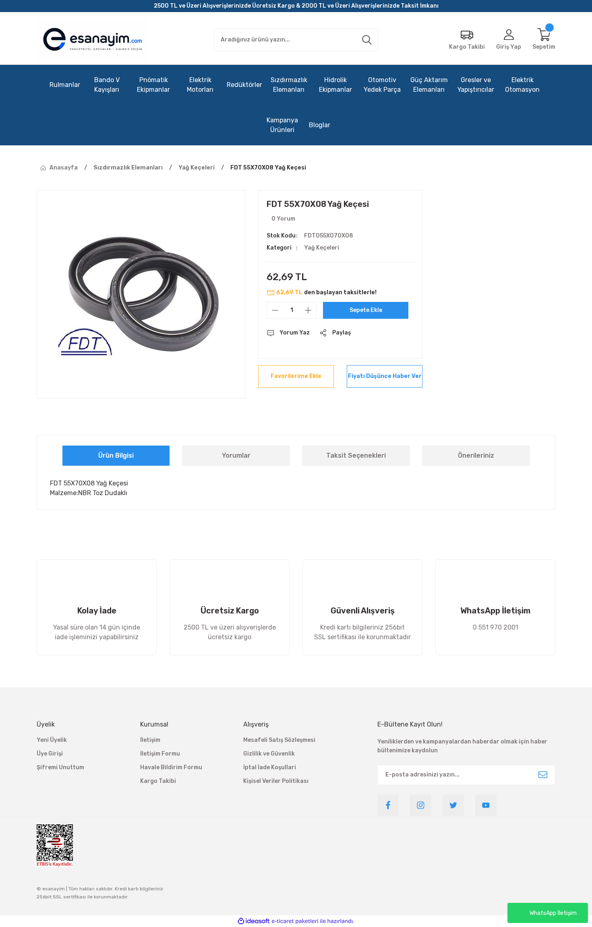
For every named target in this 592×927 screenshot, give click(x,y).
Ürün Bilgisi (116, 455)
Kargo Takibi (158, 781)
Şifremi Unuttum (60, 767)
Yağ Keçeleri (321, 247)
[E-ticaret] (295, 921)
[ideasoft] (254, 921)
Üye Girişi (50, 753)
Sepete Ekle (366, 310)
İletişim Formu (160, 753)
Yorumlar (236, 455)
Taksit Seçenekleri (356, 455)
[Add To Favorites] (296, 376)
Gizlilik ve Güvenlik (269, 753)
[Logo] (93, 40)
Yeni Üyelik (52, 740)
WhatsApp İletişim (553, 913)
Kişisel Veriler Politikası (275, 781)
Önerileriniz (476, 455)
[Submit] (542, 775)
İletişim (150, 740)
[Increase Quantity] (308, 310)
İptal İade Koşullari (269, 767)
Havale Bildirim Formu (171, 767)
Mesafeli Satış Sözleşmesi (279, 740)
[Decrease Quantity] (275, 310)
